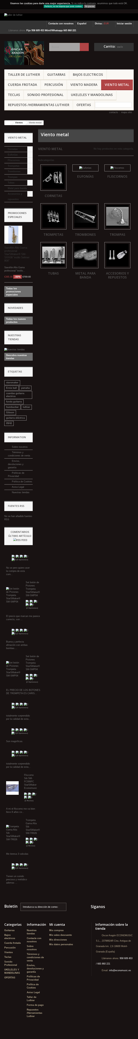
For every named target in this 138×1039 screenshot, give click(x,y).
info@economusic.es (120, 970)
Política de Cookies (21, 481)
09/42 (9, 423)
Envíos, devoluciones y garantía (16, 464)
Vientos (8, 952)
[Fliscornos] (117, 168)
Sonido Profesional (45, 95)
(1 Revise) (29, 801)
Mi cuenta (57, 924)
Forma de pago (35, 1005)
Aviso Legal (17, 487)
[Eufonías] (85, 168)
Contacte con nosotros (60, 23)
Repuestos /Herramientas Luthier (38, 105)
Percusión (53, 84)
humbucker (12, 407)
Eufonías (13, 154)
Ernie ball (11, 388)
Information (17, 437)
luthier (26, 407)
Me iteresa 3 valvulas (17, 853)
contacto (113, 112)
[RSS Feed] (20, 540)
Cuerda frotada (22, 84)
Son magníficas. (14, 741)
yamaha (25, 388)
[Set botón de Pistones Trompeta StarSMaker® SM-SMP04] (13, 595)
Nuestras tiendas (20, 492)
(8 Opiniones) (22, 560)
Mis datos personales (61, 944)
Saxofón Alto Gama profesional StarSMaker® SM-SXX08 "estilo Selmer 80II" (16, 254)
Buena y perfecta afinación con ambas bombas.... (17, 645)
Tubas (11, 182)
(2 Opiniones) (32, 608)
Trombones (14, 171)
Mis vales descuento (60, 935)
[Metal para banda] (85, 255)
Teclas (14, 95)
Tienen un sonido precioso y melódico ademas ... (16, 879)
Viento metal (117, 84)
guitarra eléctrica (15, 418)
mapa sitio (126, 112)
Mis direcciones (58, 939)
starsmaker (12, 382)
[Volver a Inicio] (8, 122)
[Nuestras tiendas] (18, 349)
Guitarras (56, 74)
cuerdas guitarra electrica (15, 395)
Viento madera (83, 84)
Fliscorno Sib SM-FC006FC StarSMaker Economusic (30, 781)
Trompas (12, 177)
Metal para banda (17, 188)
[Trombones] (85, 216)
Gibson (10, 412)
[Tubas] (53, 255)
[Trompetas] (53, 216)
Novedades (15, 308)
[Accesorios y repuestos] (117, 255)
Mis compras (56, 930)
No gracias (90, 6)
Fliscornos (14, 160)
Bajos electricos (88, 74)
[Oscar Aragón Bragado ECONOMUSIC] (24, 53)
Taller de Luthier (24, 74)
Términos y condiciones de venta (35, 957)
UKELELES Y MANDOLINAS (92, 95)
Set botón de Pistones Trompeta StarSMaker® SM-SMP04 (33, 589)
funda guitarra (14, 401)
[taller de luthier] (69, 17)
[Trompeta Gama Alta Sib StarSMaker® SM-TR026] (13, 833)
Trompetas (13, 166)
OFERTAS (84, 105)
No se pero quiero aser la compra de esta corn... (18, 571)
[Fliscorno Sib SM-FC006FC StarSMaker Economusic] (12, 787)
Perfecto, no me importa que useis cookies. (63, 6)
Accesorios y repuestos (15, 196)
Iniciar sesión (124, 23)
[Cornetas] (53, 178)
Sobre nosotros (19, 447)
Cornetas (13, 149)
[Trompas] (117, 216)
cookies (28, 3)
